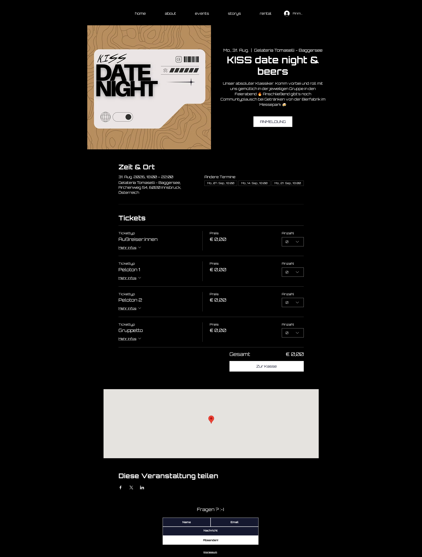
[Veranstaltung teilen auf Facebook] (120, 487)
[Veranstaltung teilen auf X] (131, 487)
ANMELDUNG (273, 121)
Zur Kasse (266, 366)
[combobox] (293, 241)
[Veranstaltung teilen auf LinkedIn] (142, 487)
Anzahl (288, 233)
